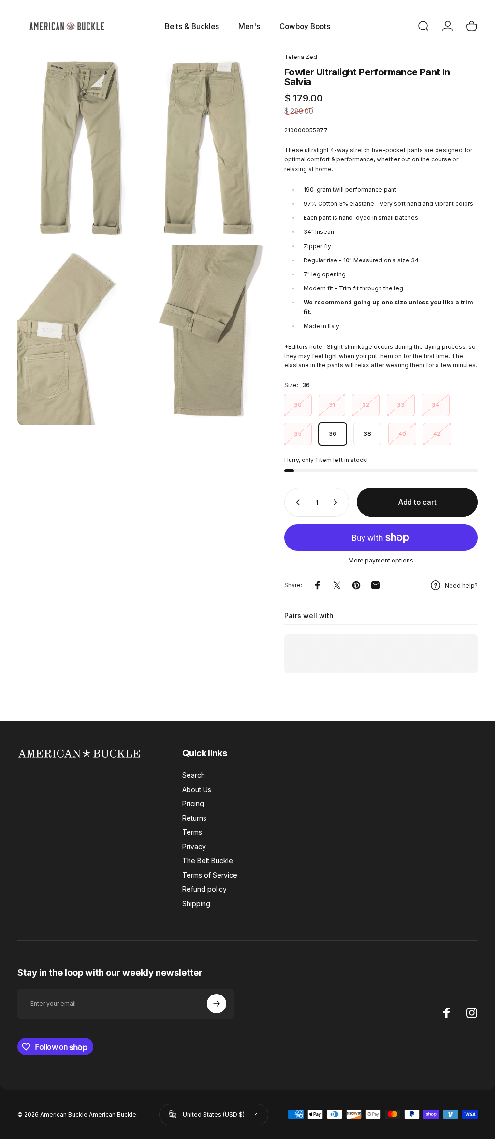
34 (435, 404)
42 (437, 433)
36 (332, 433)
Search (193, 775)
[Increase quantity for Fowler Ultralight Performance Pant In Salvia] (337, 502)
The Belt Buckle (207, 860)
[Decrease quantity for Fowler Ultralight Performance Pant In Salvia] (296, 502)
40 (402, 433)
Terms (192, 832)
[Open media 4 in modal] (205, 335)
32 (366, 404)
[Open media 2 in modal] (205, 148)
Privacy (194, 846)
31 (332, 404)
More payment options (381, 560)
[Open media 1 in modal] (77, 148)
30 (298, 404)
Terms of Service (209, 875)
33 (401, 404)
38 (367, 433)
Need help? (461, 585)
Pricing (193, 803)
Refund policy (204, 889)
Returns (194, 818)
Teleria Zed (300, 56)
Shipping (196, 903)
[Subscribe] (216, 1003)
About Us (196, 789)
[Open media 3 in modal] (77, 335)
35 (298, 433)
